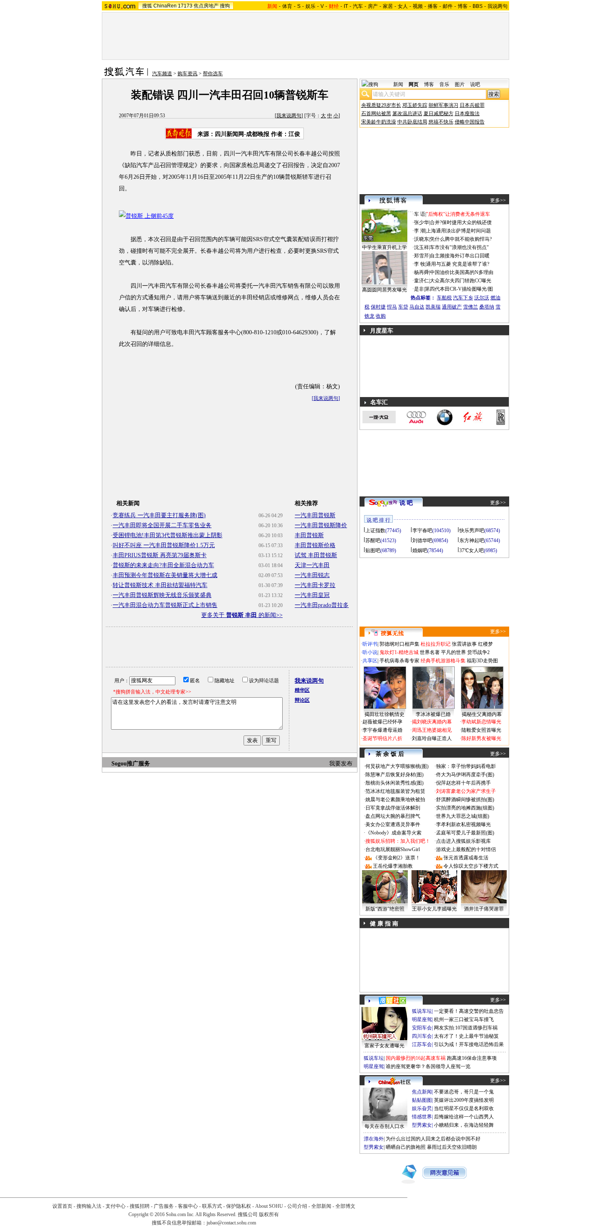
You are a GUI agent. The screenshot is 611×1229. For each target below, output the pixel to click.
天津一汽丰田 (312, 565)
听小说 (369, 652)
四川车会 (422, 1036)
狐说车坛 (422, 1011)
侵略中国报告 (470, 122)
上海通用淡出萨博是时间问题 (458, 231)
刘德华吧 (422, 540)
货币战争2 (478, 652)
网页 (414, 84)
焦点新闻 (422, 1092)
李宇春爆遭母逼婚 (382, 730)
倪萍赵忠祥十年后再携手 (463, 783)
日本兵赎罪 (472, 105)
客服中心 (188, 1206)
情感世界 (422, 1117)
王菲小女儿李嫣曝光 (434, 909)
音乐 (444, 84)
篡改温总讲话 (407, 113)
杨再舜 (421, 272)
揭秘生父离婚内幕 (482, 714)
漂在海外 (374, 1139)
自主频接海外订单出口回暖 (460, 256)
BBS (478, 6)
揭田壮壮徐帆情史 (384, 714)
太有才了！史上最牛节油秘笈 (466, 1036)
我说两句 (498, 6)
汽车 (358, 6)
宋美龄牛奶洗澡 (378, 122)
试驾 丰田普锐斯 (316, 555)
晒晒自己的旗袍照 (406, 1147)
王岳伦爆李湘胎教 (393, 866)
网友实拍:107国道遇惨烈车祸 (466, 1028)
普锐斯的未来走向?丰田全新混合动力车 (163, 565)
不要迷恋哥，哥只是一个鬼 (464, 1092)
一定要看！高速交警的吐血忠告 (469, 1011)
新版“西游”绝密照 (384, 909)
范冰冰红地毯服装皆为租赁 (395, 791)
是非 (419, 289)
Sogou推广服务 (130, 763)
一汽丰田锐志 (312, 575)
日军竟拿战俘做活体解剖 (392, 808)
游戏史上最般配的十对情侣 (466, 849)
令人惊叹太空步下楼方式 (470, 866)
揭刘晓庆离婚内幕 (432, 722)
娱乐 (310, 6)
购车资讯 (187, 74)
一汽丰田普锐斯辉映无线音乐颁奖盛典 (162, 595)
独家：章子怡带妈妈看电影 (466, 766)
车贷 (403, 307)
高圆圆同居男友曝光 (384, 290)
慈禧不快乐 (441, 122)
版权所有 (269, 1214)
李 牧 (419, 264)
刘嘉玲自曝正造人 (432, 738)
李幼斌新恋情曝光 (481, 722)
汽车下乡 (463, 298)
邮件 (448, 6)
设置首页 (62, 1206)
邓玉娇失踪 (414, 105)
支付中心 (116, 1206)
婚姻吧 (419, 550)
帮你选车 (213, 74)
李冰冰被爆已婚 (433, 714)
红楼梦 (485, 644)
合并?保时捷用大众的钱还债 (461, 222)
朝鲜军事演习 (443, 105)
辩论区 (302, 700)
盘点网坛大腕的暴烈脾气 (392, 816)
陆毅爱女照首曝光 (481, 730)
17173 (185, 6)
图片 (460, 84)
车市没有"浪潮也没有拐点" (459, 247)
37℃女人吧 (471, 550)
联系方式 (212, 1206)
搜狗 (225, 6)
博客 (463, 6)
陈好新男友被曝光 (481, 738)
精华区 (302, 690)
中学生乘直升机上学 (384, 247)
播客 (433, 6)
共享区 (369, 661)
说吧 (475, 84)
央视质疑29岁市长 (381, 105)
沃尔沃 (481, 298)
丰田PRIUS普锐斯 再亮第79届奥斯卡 (160, 555)
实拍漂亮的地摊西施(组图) (465, 808)
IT (346, 6)
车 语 (419, 214)
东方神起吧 (471, 540)
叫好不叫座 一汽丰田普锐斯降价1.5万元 (164, 545)
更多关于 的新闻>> (242, 615)
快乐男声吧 (471, 530)
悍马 (392, 307)
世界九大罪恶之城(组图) (462, 816)
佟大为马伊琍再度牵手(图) (465, 774)
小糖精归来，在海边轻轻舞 (464, 1125)
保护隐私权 (238, 1206)
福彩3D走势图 (482, 661)
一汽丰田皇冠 (312, 595)
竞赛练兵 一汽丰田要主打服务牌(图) (159, 515)
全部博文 (345, 1206)
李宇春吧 (422, 530)
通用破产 (452, 307)
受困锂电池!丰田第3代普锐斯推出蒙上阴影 (167, 535)
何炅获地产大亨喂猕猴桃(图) (397, 766)
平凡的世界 (453, 652)
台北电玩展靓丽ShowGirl (392, 849)
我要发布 (340, 763)
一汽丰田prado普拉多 (322, 605)
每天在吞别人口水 (384, 1126)
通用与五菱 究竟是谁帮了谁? (457, 264)
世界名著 (430, 652)
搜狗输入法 (88, 1206)
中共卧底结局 (412, 122)
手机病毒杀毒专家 (399, 661)
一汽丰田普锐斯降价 (321, 525)
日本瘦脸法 (467, 113)
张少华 (421, 222)
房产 (373, 6)
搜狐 (147, 6)
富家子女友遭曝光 (384, 1046)
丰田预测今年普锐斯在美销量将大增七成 (165, 575)
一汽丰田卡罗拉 (315, 585)
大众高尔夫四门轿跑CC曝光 (460, 281)
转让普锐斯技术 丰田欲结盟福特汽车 (160, 585)
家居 (388, 6)
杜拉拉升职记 (436, 644)
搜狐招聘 (140, 1206)
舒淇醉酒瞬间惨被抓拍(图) (465, 799)
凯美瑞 (433, 307)
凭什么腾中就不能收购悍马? (461, 239)
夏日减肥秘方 (438, 113)
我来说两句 (288, 115)
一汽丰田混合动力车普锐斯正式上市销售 (165, 605)
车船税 (444, 298)
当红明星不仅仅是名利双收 (464, 1108)
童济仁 (421, 281)
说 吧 (406, 503)
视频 (418, 6)
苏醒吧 (372, 540)
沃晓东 (421, 239)
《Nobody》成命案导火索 (393, 833)
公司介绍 (297, 1206)
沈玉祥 (421, 247)
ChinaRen (165, 6)
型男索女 (422, 1125)
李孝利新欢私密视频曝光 (463, 824)
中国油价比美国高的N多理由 (461, 272)
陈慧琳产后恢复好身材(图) (394, 774)
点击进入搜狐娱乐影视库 (463, 841)
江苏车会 (422, 1044)
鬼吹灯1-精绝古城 (399, 652)
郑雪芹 (421, 256)
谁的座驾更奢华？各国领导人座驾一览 (428, 1066)
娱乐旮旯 (422, 1108)
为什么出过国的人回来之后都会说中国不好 (433, 1139)
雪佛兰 (470, 307)
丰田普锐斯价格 (315, 545)
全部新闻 (321, 1206)
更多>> (498, 200)
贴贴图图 (422, 1100)
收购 (381, 316)
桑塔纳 (486, 307)
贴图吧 (372, 550)
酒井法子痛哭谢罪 (484, 909)
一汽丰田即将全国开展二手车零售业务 (162, 525)
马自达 (416, 307)
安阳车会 (422, 1028)
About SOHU (269, 1206)
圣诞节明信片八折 (382, 738)
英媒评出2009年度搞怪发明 (464, 1100)
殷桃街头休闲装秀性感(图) (394, 783)
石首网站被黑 (376, 113)
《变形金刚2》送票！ (396, 858)
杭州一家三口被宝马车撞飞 (464, 1019)
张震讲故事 (464, 644)
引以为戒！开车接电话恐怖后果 (469, 1044)
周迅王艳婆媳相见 (432, 730)
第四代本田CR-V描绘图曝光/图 (459, 289)
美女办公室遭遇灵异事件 (392, 824)
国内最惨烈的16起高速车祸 (416, 1058)
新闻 (398, 84)
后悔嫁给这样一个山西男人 (464, 1117)
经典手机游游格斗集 (443, 661)
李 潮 (419, 231)
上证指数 (375, 530)
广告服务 (164, 1206)
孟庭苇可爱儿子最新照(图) (465, 833)
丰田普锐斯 (309, 535)
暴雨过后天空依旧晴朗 (452, 1147)
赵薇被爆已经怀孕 (382, 722)
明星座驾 (422, 1019)
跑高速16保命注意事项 (472, 1058)
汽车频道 (162, 74)
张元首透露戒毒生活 (465, 858)
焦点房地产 (206, 6)
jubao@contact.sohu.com (231, 1223)
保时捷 (378, 307)
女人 (403, 6)
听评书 (369, 644)
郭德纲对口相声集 (399, 644)
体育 (287, 6)
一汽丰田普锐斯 (315, 515)
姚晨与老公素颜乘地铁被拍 (395, 799)
